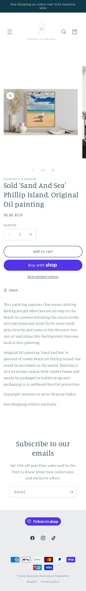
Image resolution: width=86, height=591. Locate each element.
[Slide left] (33, 170)
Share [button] (13, 290)
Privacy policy (50, 581)
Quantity (10, 225)
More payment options (43, 276)
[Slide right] (53, 170)
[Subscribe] (71, 491)
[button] (9, 32)
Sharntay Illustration (40, 576)
